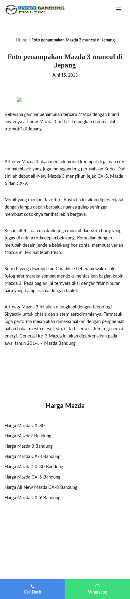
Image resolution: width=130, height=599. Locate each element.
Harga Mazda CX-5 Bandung (32, 477)
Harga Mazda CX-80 (25, 425)
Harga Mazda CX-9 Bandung (32, 497)
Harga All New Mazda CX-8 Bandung (41, 487)
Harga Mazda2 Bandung (28, 436)
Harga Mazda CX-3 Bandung (32, 456)
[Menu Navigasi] (118, 9)
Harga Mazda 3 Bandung (29, 446)
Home (21, 40)
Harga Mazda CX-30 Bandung (34, 467)
